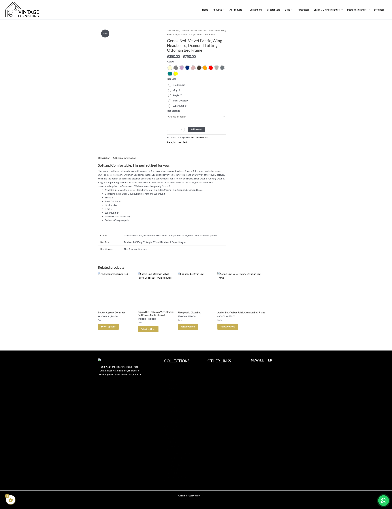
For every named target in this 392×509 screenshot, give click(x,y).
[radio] (170, 67)
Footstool (172, 407)
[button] (223, 9)
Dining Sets (173, 469)
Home (205, 9)
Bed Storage (173, 110)
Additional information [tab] (124, 158)
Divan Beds (173, 445)
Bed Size (171, 78)
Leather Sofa (174, 388)
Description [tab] (104, 158)
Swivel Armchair (175, 403)
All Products (236, 9)
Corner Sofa (256, 9)
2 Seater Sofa (174, 396)
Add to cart (196, 129)
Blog (169, 376)
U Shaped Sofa (174, 411)
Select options (108, 326)
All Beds (171, 438)
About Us (217, 9)
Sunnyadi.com (207, 495)
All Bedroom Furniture (178, 477)
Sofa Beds (379, 9)
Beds (287, 9)
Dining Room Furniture (179, 422)
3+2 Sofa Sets (174, 384)
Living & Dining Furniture (327, 9)
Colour (170, 61)
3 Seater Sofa (273, 9)
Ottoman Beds (188, 30)
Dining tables (174, 465)
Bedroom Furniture (357, 9)
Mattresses (303, 9)
